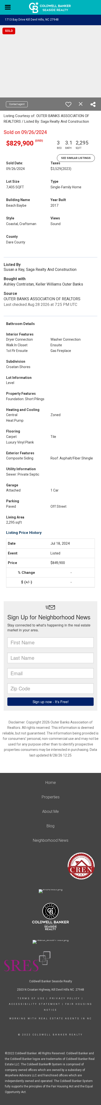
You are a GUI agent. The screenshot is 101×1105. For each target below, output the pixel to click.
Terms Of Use (31, 998)
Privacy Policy (65, 998)
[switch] (68, 104)
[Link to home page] (50, 7)
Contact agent (17, 104)
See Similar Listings (76, 158)
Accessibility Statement (35, 1004)
